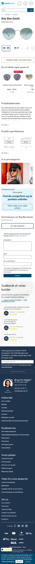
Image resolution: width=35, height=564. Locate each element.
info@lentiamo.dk (19, 391)
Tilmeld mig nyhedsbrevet (17, 371)
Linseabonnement (7, 458)
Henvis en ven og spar (8, 465)
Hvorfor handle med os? (9, 516)
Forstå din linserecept (8, 482)
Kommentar (7, 240)
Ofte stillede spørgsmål (8, 431)
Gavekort (4, 414)
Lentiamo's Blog (6, 509)
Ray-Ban (15, 14)
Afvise (28, 561)
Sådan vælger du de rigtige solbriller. (17, 207)
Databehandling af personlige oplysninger (14, 421)
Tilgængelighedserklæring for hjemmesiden (15, 435)
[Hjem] (2, 14)
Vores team (5, 506)
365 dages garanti (7, 444)
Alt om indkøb (5, 401)
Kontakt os (4, 519)
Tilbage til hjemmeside (15, 547)
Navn (5, 254)
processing (15, 268)
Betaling (4, 404)
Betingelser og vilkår (7, 417)
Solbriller (7, 14)
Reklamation (5, 438)
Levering (4, 408)
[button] (6, 48)
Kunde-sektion (5, 448)
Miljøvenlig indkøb (7, 471)
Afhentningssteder (7, 411)
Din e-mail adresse (9, 261)
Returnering (5, 441)
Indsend (17, 276)
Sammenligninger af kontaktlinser (12, 492)
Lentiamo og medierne (8, 513)
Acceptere (19, 561)
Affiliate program (6, 468)
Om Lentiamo (5, 503)
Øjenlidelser (5, 485)
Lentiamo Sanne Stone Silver (12, 85)
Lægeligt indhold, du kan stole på (11, 489)
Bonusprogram (6, 462)
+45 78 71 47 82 (19, 388)
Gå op (24, 547)
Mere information (8, 561)
